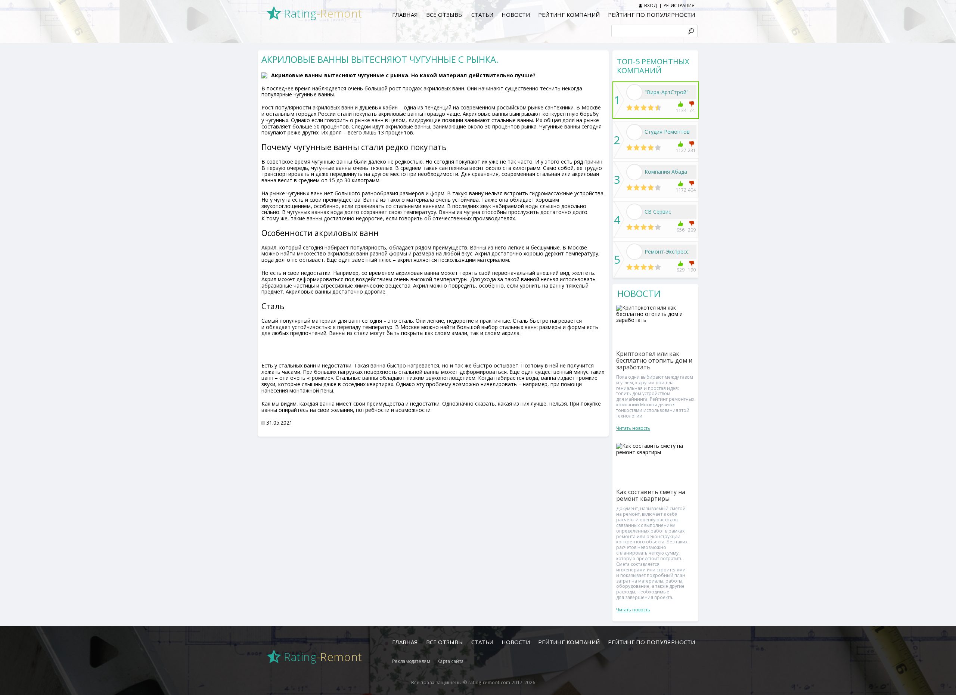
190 (692, 270)
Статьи (482, 14)
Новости (516, 14)
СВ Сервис (658, 211)
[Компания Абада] (634, 172)
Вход (650, 5)
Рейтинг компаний (568, 14)
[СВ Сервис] (634, 212)
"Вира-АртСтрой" (667, 92)
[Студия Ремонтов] (634, 132)
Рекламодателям (411, 661)
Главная (405, 14)
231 (692, 150)
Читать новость (633, 428)
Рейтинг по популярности (651, 14)
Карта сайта (450, 661)
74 (692, 110)
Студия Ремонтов (667, 131)
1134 (680, 110)
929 (681, 270)
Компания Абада (666, 171)
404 (692, 190)
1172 (680, 190)
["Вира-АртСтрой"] (634, 92)
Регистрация (679, 5)
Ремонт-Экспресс (667, 251)
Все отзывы (444, 14)
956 (681, 230)
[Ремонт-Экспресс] (634, 251)
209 (692, 230)
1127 (680, 150)
